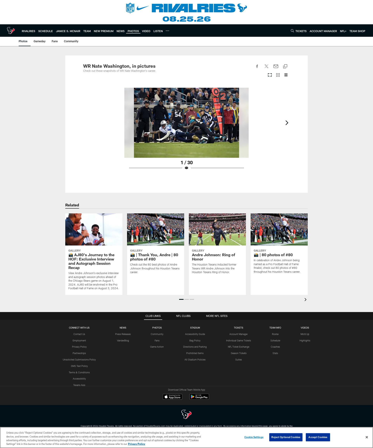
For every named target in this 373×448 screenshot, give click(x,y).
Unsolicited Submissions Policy (79, 359)
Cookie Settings (253, 437)
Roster (275, 334)
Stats (275, 353)
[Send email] (276, 68)
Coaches (275, 346)
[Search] (292, 30)
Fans (157, 340)
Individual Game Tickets (238, 340)
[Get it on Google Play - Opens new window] (199, 398)
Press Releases (123, 334)
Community (157, 334)
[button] (181, 299)
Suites (238, 359)
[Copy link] (285, 66)
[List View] (286, 75)
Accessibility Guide (195, 334)
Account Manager (238, 334)
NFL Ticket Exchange (238, 346)
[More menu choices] (167, 30)
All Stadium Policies (195, 359)
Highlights (305, 340)
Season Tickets (239, 353)
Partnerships (79, 353)
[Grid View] (278, 75)
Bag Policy (194, 340)
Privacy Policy (79, 346)
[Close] (367, 437)
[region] (186, 437)
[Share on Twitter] (266, 68)
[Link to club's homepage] (11, 30)
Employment (79, 340)
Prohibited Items (195, 353)
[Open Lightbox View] (186, 131)
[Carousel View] (270, 75)
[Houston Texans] (186, 415)
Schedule (275, 340)
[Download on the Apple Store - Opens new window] (172, 397)
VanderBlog (123, 340)
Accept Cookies (318, 437)
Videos (305, 327)
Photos (157, 327)
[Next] (286, 122)
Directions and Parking (195, 346)
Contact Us (79, 334)
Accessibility (79, 378)
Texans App (79, 385)
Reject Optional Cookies (285, 437)
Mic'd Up (305, 334)
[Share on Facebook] (257, 68)
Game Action (157, 346)
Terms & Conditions (79, 372)
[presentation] (306, 300)
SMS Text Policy (79, 366)
